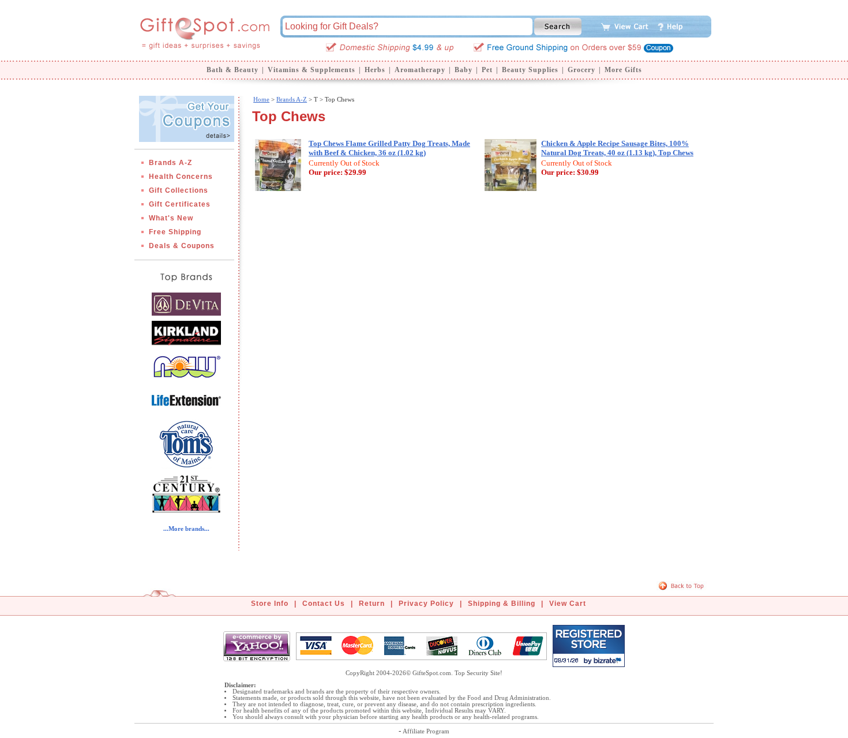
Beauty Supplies (530, 70)
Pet (487, 70)
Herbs (375, 70)
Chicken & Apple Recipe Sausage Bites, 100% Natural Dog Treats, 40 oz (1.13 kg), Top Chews (617, 148)
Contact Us (323, 604)
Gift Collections (178, 190)
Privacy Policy (426, 604)
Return (372, 604)
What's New (171, 218)
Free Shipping (175, 232)
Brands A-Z (170, 163)
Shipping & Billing (501, 604)
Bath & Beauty (232, 70)
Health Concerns (181, 177)
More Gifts (623, 70)
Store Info (269, 604)
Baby (463, 70)
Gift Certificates (180, 204)
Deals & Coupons (182, 246)
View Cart (567, 604)
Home (261, 99)
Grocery (581, 70)
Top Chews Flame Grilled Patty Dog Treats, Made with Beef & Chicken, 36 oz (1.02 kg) (389, 148)
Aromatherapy (420, 70)
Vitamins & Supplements (311, 70)
